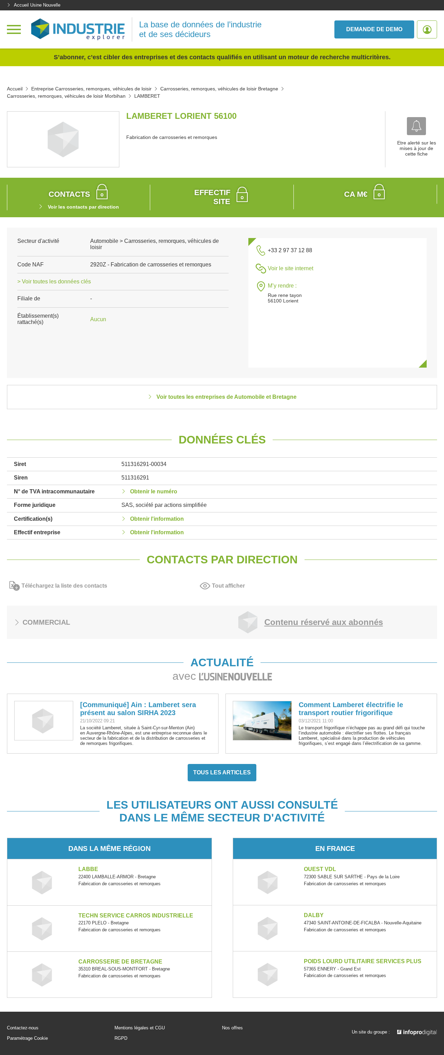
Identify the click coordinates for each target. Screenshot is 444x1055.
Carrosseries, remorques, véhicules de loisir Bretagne (219, 88)
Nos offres (232, 1028)
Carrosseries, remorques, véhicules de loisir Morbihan (66, 96)
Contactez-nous (23, 1028)
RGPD (120, 1038)
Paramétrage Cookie (27, 1038)
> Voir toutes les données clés (54, 281)
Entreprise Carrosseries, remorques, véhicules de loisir (91, 88)
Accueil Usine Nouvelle (37, 5)
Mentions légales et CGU (139, 1028)
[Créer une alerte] (416, 126)
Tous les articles (222, 772)
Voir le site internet (290, 268)
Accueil (15, 88)
